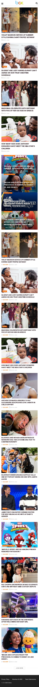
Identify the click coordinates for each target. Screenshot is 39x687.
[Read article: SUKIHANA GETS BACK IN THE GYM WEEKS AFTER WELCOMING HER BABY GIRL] (19, 605)
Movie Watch (8, 193)
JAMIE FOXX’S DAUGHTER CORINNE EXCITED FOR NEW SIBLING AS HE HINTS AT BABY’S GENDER (17, 514)
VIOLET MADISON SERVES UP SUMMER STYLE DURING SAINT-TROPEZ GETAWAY (17, 36)
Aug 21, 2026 (6, 40)
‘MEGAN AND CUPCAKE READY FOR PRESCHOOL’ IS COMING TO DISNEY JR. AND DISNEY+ (18, 184)
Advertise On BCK (17, 679)
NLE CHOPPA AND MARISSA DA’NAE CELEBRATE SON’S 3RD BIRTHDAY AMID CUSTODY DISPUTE (19, 585)
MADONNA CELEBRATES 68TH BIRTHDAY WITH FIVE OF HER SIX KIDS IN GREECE (18, 109)
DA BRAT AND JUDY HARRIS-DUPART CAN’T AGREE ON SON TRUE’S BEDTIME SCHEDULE (19, 72)
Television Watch (9, 155)
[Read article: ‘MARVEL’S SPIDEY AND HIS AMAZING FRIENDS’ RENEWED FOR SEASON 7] (19, 534)
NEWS (4, 66)
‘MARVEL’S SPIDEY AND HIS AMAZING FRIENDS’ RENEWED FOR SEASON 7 (19, 167)
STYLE (5, 31)
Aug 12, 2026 (8, 209)
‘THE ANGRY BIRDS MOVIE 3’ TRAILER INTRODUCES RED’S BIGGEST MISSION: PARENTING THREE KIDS (19, 222)
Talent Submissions (30, 679)
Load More (19, 668)
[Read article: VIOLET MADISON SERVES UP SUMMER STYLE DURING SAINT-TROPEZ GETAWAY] (19, 20)
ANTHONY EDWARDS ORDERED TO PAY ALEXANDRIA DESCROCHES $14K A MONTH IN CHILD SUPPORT (18, 402)
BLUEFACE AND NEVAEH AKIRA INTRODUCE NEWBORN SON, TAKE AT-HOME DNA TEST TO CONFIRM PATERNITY (18, 440)
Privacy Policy (5, 679)
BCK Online (8, 682)
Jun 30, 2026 (8, 227)
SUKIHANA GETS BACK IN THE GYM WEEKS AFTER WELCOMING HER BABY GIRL (17, 621)
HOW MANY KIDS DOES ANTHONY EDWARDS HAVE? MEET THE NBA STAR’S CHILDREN (18, 146)
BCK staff (5, 264)
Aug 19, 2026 (8, 190)
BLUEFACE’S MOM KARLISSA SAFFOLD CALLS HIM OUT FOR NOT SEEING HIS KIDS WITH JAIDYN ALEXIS (19, 477)
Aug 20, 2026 (6, 151)
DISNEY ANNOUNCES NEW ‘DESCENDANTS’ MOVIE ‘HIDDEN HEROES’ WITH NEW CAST (17, 203)
